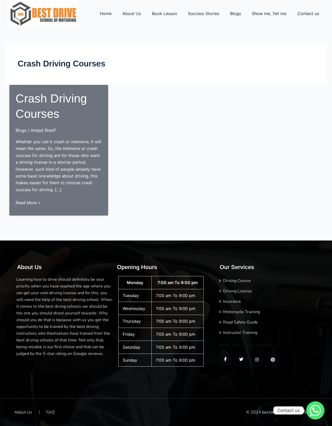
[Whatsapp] (315, 410)
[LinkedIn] (257, 359)
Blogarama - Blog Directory (246, 344)
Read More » (28, 203)
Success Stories (203, 13)
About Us (131, 13)
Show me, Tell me (269, 13)
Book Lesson (164, 13)
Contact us (308, 13)
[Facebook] (225, 359)
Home (106, 13)
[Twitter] (241, 359)
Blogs (235, 13)
